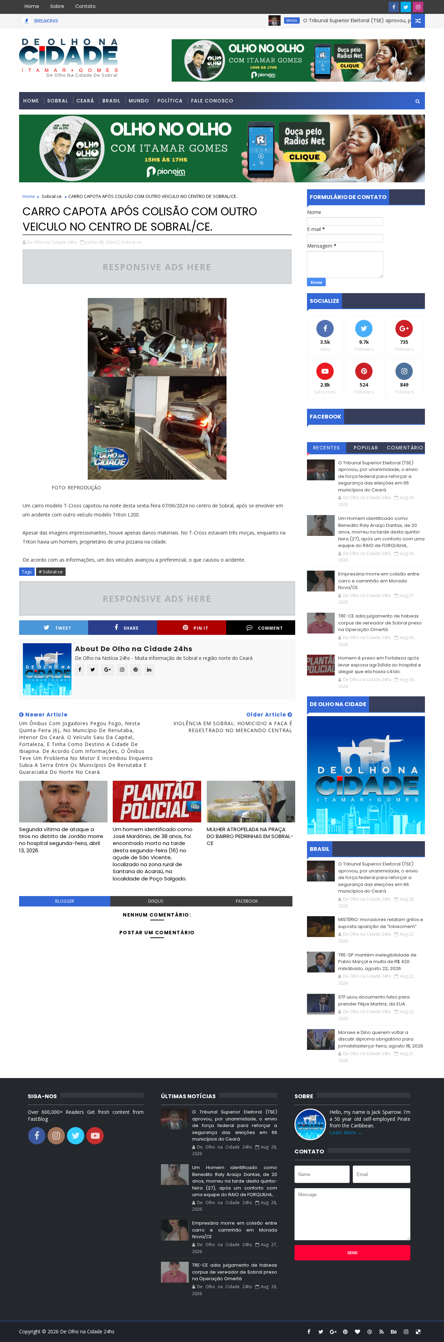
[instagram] (418, 7)
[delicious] (418, 1331)
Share (131, 628)
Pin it (201, 628)
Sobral (57, 100)
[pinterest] (345, 1331)
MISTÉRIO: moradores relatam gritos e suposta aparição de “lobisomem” (380, 923)
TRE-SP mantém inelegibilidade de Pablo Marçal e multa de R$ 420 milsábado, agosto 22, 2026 (377, 962)
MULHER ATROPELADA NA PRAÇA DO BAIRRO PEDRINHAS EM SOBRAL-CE (250, 836)
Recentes (326, 447)
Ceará (85, 100)
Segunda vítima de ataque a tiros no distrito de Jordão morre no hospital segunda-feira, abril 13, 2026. (61, 840)
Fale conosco (212, 100)
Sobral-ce (52, 196)
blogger (64, 901)
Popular (366, 447)
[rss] (381, 1331)
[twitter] (406, 7)
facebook (247, 901)
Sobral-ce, (132, 242)
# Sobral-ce (51, 572)
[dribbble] (369, 1331)
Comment (270, 628)
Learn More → (346, 1132)
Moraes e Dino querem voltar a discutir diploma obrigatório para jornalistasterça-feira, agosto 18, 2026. (381, 1039)
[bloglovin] (357, 1331)
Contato (85, 6)
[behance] (393, 1331)
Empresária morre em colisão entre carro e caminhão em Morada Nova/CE (378, 581)
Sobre (57, 6)
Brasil (266, 20)
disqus (155, 901)
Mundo (139, 100)
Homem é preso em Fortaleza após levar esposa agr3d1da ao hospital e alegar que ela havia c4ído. (379, 665)
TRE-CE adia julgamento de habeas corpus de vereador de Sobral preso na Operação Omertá (380, 623)
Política (170, 100)
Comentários (405, 448)
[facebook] (393, 7)
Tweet (63, 628)
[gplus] (333, 1331)
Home (32, 6)
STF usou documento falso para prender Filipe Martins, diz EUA (374, 1000)
